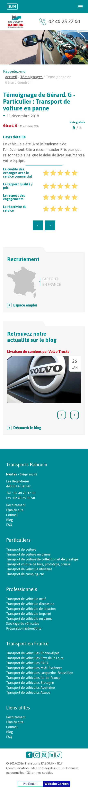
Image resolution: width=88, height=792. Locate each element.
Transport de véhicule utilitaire (29, 569)
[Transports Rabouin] (15, 21)
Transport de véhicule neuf (26, 599)
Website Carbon (56, 784)
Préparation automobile (23, 628)
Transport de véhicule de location (31, 609)
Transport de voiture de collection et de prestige (42, 559)
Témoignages (31, 77)
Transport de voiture (21, 549)
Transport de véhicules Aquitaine (30, 687)
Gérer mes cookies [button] (40, 772)
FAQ (9, 525)
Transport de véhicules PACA (27, 663)
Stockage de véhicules (22, 623)
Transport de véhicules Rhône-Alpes (32, 653)
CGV (60, 768)
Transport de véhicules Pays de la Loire (35, 658)
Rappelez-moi (14, 71)
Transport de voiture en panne (28, 554)
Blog (12, 6)
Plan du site (15, 510)
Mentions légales (43, 768)
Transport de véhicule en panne (29, 618)
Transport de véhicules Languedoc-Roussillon (39, 673)
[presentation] (61, 415)
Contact (12, 515)
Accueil (11, 77)
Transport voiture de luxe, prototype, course (38, 564)
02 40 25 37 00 (64, 21)
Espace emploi (25, 305)
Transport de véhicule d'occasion (30, 604)
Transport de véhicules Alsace (28, 692)
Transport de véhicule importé (28, 613)
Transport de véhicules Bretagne (30, 682)
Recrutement (16, 505)
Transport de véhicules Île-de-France (33, 678)
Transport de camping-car (25, 574)
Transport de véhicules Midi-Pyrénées (34, 668)
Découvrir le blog (27, 428)
